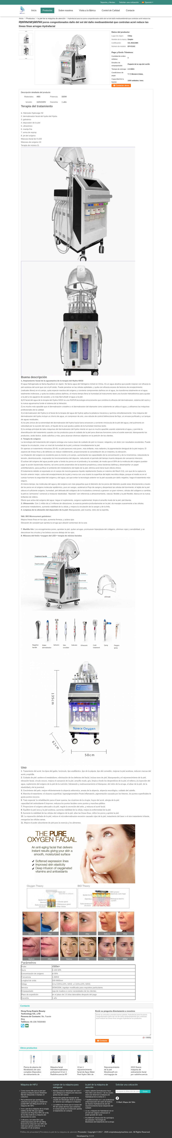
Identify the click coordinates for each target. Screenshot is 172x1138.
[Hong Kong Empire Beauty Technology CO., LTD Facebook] (117, 1098)
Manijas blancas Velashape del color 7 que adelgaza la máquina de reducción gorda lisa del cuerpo (67, 1093)
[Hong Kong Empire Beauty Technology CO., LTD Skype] (22, 1025)
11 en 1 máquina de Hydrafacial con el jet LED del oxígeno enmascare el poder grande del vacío (99, 1113)
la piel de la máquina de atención (51, 18)
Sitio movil (121, 1105)
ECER (91, 1136)
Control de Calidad (111, 10)
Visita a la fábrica (87, 10)
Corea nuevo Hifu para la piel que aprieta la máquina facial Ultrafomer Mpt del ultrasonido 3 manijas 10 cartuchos (34, 1094)
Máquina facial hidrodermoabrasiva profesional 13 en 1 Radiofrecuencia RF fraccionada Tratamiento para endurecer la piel (58, 1074)
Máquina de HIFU (29, 1085)
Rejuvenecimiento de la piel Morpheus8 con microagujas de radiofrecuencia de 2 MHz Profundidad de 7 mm (113, 1074)
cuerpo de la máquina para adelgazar (65, 1086)
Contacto (130, 10)
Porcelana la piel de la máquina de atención (58, 1132)
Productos (47, 10)
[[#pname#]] (72, 57)
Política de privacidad (29, 1132)
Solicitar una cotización (129, 2)
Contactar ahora (122, 85)
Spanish (148, 2)
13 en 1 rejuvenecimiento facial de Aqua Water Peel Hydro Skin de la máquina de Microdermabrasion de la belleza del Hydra (86, 1075)
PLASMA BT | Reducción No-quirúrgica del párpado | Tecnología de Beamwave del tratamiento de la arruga (99, 1120)
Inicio (33, 10)
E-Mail (119, 1102)
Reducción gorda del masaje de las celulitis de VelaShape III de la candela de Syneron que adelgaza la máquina (67, 1100)
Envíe (145, 1092)
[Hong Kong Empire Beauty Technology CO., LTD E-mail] (27, 1025)
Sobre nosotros (65, 10)
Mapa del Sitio (129, 1102)
